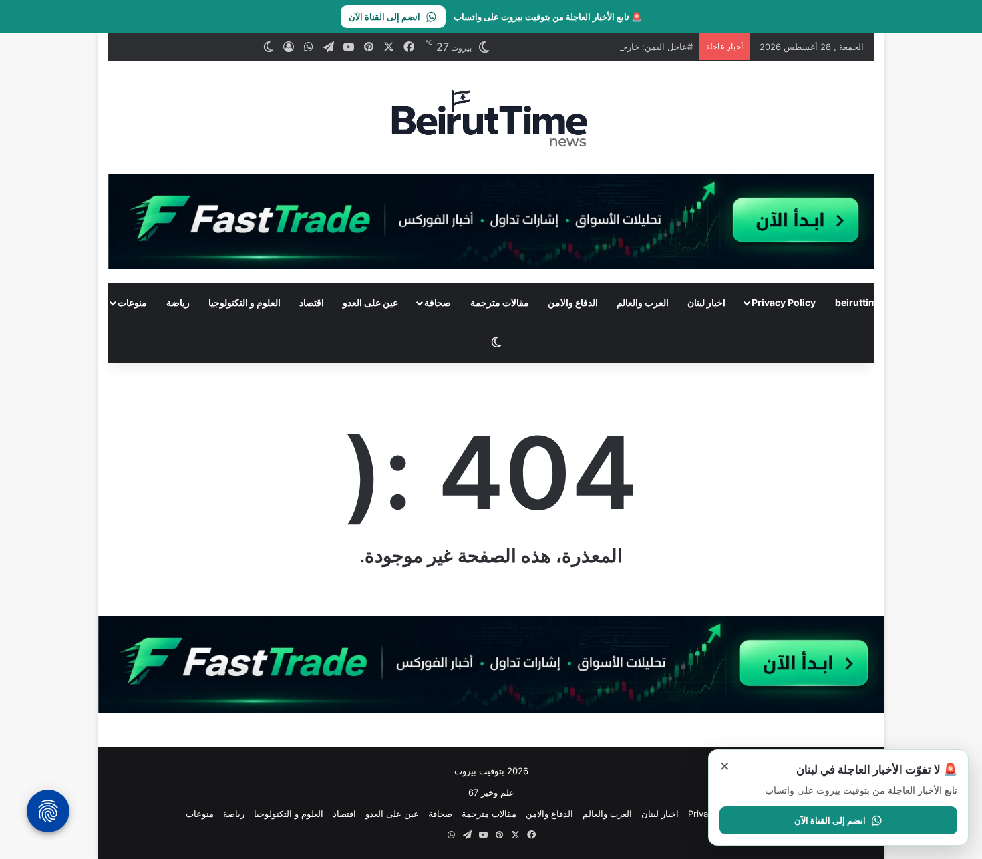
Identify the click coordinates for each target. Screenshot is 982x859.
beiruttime (858, 302)
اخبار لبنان (706, 302)
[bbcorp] (491, 220)
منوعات (132, 302)
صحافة (437, 302)
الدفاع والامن (573, 302)
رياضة (178, 302)
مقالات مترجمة (499, 302)
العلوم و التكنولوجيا (244, 302)
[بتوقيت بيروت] (490, 118)
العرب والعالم (643, 302)
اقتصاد (311, 302)
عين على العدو (370, 302)
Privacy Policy (784, 302)
